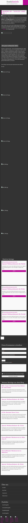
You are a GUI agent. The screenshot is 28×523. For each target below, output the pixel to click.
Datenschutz (4, 495)
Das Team (4, 490)
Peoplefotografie (5, 510)
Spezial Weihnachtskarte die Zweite (13, 314)
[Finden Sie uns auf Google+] (16, 519)
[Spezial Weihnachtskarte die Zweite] (14, 312)
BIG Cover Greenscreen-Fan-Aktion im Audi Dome (13, 386)
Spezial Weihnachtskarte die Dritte (13, 289)
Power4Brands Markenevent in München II (13, 438)
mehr (14, 271)
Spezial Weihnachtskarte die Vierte (13, 425)
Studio (4, 29)
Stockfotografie (5, 513)
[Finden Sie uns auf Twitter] (7, 519)
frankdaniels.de (11, 2)
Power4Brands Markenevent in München (11, 451)
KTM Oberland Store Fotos (10, 412)
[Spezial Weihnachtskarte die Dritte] (14, 287)
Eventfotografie (5, 504)
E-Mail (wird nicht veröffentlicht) (8, 355)
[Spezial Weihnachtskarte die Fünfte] (14, 262)
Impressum (4, 493)
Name (3, 351)
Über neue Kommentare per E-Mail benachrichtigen (13, 373)
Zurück (2, 338)
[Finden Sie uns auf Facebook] (2, 519)
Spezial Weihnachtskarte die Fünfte (13, 264)
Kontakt (4, 487)
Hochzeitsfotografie (6, 507)
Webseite (3, 359)
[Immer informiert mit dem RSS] (12, 519)
